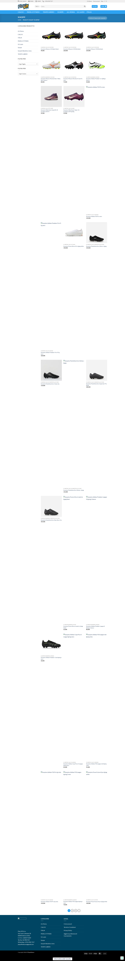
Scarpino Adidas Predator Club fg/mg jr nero (51, 658)
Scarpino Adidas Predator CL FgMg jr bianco (96, 79)
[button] (103, 6)
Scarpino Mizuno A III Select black (50, 49)
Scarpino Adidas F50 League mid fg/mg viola (96, 764)
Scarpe (60, 12)
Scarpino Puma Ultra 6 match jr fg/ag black (73, 627)
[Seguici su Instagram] (106, 1)
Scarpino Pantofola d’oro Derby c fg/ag (73, 490)
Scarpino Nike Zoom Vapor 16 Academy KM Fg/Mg (71, 110)
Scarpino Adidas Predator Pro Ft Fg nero (50, 353)
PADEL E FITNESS (33, 12)
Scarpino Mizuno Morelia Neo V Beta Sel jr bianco (50, 79)
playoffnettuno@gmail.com (26, 944)
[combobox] (28, 64)
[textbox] (27, 64)
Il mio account (96, 1)
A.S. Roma (71, 12)
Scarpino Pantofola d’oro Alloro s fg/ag (96, 246)
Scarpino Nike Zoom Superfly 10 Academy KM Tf (49, 110)
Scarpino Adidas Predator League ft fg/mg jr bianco (95, 627)
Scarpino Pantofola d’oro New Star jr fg (51, 520)
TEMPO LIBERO (48, 12)
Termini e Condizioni (70, 927)
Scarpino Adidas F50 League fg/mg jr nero (73, 902)
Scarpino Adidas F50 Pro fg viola (49, 901)
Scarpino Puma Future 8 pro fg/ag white (96, 901)
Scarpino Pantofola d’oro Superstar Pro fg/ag (96, 384)
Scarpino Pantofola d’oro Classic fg (50, 384)
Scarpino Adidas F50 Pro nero (94, 216)
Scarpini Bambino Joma (24, 51)
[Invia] (84, 6)
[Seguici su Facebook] (104, 1)
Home (19, 20)
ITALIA (89, 12)
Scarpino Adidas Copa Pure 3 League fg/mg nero (73, 764)
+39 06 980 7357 (29, 942)
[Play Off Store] (25, 6)
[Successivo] (79, 910)
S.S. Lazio (80, 12)
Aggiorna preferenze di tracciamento (70, 935)
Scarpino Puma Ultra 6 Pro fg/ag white (73, 246)
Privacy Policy (68, 930)
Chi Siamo (89, 1)
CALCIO (21, 12)
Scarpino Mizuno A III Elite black (71, 49)
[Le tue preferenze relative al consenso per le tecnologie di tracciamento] (122, 958)
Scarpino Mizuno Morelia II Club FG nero (72, 79)
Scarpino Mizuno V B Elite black (94, 49)
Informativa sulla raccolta (62, 959)
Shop (102, 1)
